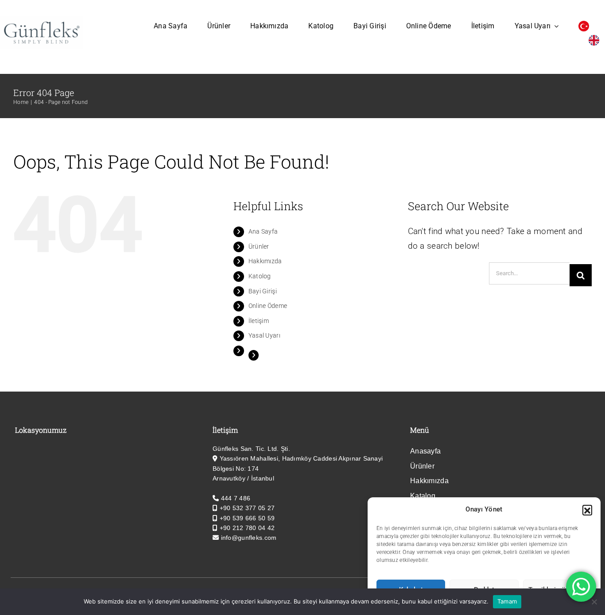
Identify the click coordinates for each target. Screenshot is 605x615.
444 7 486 (236, 498)
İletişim (258, 320)
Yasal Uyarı (264, 335)
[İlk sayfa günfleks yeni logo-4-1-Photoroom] (41, 20)
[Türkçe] (585, 26)
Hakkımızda (265, 261)
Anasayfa (425, 451)
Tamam (507, 601)
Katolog (259, 276)
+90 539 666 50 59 (247, 518)
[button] (587, 509)
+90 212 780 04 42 (247, 527)
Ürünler (258, 246)
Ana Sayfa (263, 231)
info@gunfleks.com (249, 537)
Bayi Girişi (262, 291)
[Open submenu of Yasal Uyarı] (554, 26)
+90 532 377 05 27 (247, 507)
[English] (596, 40)
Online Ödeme (267, 305)
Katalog (422, 496)
